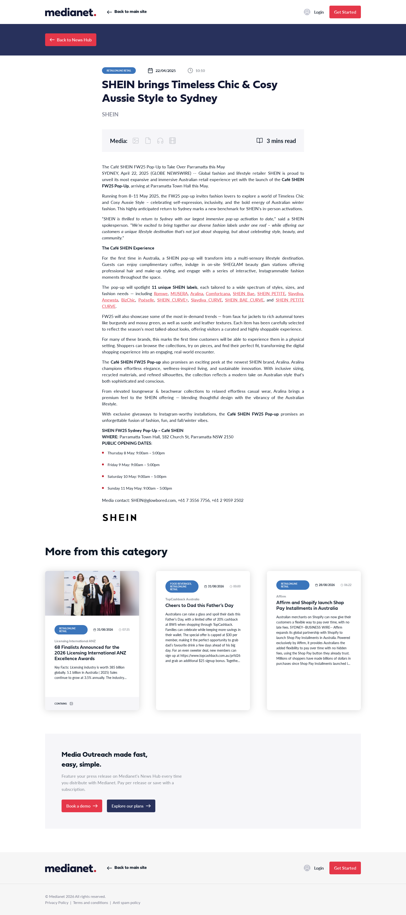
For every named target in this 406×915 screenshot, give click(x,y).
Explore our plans (128, 806)
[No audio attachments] (160, 140)
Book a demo (78, 806)
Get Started (345, 12)
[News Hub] (70, 12)
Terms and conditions (90, 902)
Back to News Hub (74, 40)
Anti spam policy (126, 902)
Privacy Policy (56, 902)
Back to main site (130, 12)
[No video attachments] (172, 140)
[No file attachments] (148, 140)
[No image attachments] (136, 140)
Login (319, 12)
